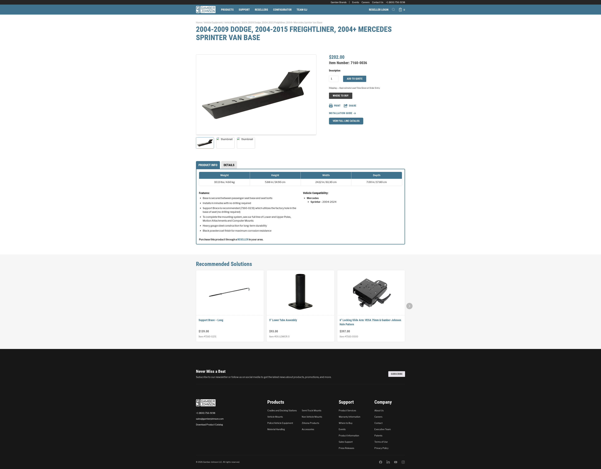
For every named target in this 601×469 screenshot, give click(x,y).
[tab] (208, 165)
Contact (378, 423)
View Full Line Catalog (346, 120)
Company (383, 402)
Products (227, 9)
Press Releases (346, 448)
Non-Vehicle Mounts (312, 416)
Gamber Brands (339, 2)
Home (199, 22)
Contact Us (377, 2)
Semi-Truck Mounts (311, 410)
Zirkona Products (310, 423)
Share (352, 105)
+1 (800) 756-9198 (395, 2)
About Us (379, 410)
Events (355, 2)
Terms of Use (381, 441)
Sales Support (346, 441)
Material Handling (276, 429)
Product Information (349, 435)
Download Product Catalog (209, 424)
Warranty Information (349, 416)
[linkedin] (388, 462)
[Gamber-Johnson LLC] (206, 9)
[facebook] (381, 462)
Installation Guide (340, 113)
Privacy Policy (381, 448)
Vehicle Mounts (232, 22)
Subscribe (397, 373)
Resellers (261, 9)
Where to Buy (341, 95)
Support (244, 9)
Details (229, 165)
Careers (366, 2)
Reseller (242, 239)
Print (337, 105)
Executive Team (382, 429)
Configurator (282, 9)
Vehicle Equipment (213, 22)
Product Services (347, 410)
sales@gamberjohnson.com (210, 418)
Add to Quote (354, 78)
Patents (378, 435)
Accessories (308, 429)
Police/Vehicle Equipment (280, 423)
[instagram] (403, 462)
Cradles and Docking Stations (282, 410)
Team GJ (302, 9)
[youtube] (396, 462)
